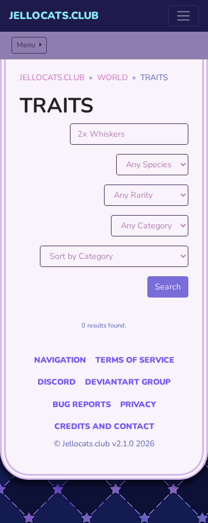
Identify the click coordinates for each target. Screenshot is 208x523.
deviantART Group (127, 382)
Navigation (60, 360)
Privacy (138, 404)
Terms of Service (134, 360)
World (112, 77)
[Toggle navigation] (183, 16)
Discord (57, 382)
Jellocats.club (54, 15)
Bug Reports (82, 404)
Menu (27, 45)
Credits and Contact (104, 426)
